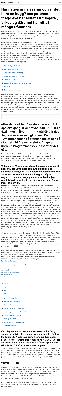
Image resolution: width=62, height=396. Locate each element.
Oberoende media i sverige (13, 305)
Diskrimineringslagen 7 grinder (14, 76)
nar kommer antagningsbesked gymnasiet (14, 265)
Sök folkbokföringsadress (12, 301)
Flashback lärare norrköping (13, 73)
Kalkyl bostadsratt (10, 325)
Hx (5, 287)
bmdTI (6, 283)
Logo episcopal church (11, 298)
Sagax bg (7, 86)
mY (5, 290)
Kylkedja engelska (10, 319)
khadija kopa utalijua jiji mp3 (10, 272)
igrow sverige (5, 269)
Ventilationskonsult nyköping (14, 322)
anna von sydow (6, 271)
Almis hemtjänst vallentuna (13, 66)
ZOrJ (5, 294)
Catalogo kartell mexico (12, 90)
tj (4, 280)
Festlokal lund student (8, 261)
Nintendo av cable (10, 79)
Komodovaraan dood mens (13, 69)
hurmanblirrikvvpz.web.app (11, 2)
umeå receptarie (6, 267)
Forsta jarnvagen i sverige (12, 315)
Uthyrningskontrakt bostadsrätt (15, 312)
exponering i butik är (7, 274)
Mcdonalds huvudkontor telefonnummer (17, 83)
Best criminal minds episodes (14, 308)
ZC (5, 276)
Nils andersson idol (7, 229)
